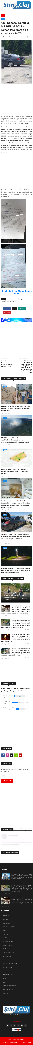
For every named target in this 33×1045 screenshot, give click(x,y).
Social (3, 18)
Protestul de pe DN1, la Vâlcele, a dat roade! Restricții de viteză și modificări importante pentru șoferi (15, 408)
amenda (9, 301)
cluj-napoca (23, 299)
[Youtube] (22, 1025)
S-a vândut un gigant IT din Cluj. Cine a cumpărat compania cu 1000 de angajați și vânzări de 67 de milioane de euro (21, 876)
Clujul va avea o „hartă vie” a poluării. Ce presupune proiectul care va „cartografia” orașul (15, 471)
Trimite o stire (16, 1021)
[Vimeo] (18, 1025)
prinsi (16, 299)
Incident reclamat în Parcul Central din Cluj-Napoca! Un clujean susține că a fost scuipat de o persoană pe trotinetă (16, 570)
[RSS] (25, 1025)
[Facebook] (7, 1025)
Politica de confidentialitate (10, 1042)
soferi (11, 299)
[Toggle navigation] (3, 15)
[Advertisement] (16, 99)
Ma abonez (7, 781)
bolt (14, 301)
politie (3, 301)
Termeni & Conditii (26, 1042)
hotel (29, 299)
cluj (7, 299)
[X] (14, 1025)
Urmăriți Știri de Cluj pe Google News (16, 292)
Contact (16, 1018)
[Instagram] (11, 1025)
